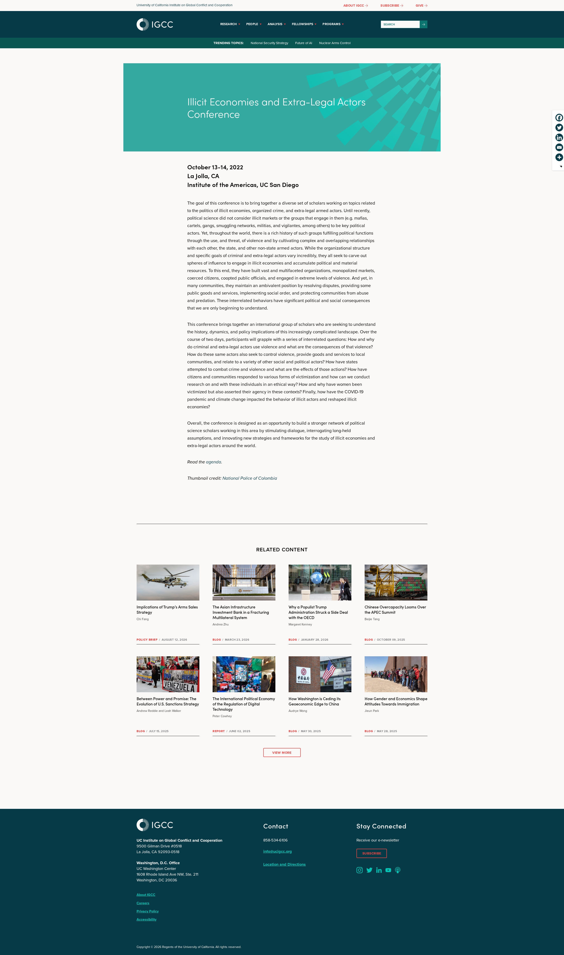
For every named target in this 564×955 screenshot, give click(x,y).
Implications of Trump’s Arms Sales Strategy (167, 609)
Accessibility (146, 919)
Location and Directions (284, 864)
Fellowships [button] (302, 24)
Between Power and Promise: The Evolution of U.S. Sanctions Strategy (168, 701)
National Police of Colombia (250, 478)
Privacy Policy (148, 911)
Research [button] (228, 24)
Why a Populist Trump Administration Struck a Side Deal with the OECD (318, 612)
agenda (213, 462)
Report (219, 731)
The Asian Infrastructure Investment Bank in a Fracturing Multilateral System (241, 612)
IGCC (155, 24)
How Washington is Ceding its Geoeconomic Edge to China (315, 701)
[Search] (423, 24)
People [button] (252, 24)
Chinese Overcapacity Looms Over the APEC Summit (395, 609)
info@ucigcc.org (277, 851)
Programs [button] (331, 24)
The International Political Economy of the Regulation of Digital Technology (244, 704)
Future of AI (303, 43)
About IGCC (146, 894)
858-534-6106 (275, 840)
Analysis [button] (275, 24)
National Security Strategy (269, 43)
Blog (217, 640)
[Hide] (561, 166)
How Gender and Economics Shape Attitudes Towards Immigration (396, 701)
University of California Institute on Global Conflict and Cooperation (184, 5)
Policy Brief (147, 640)
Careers (143, 903)
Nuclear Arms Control (335, 43)
